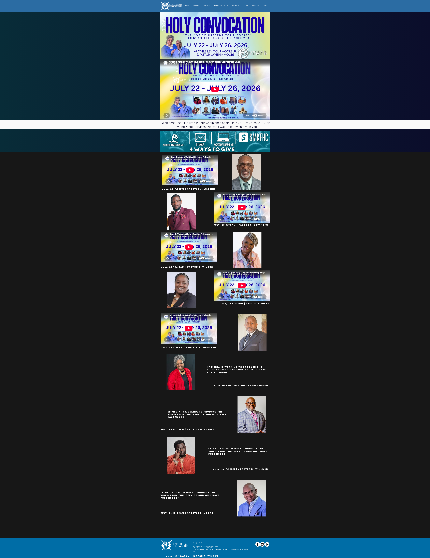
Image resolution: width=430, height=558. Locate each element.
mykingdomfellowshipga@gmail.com (205, 547)
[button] (221, 5)
